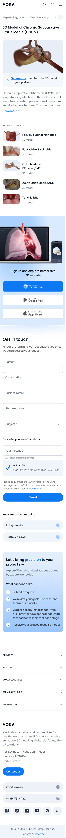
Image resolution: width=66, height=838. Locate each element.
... (61, 17)
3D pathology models (14, 17)
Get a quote (18, 78)
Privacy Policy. (33, 488)
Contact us (13, 771)
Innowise (40, 833)
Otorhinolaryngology (41, 17)
